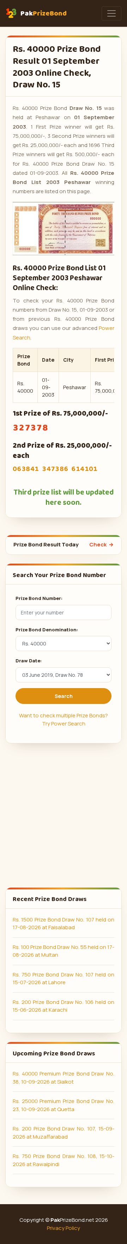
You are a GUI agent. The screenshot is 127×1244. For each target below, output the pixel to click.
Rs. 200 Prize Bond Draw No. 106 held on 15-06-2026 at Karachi (63, 1006)
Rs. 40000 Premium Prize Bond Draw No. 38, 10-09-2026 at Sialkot (63, 1077)
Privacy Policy (63, 1228)
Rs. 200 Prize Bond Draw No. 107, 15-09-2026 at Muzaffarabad (63, 1132)
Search (64, 696)
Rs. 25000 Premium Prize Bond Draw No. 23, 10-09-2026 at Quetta (63, 1105)
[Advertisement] (63, 815)
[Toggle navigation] (111, 13)
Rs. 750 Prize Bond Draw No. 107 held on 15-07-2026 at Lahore (63, 978)
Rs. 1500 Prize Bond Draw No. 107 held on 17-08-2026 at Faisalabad (63, 923)
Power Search (68, 723)
